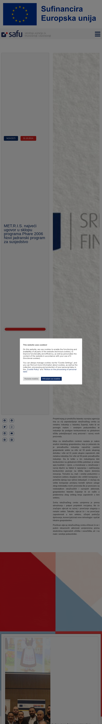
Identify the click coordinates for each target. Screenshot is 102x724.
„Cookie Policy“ (32, 369)
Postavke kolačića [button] (31, 379)
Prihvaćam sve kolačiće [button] (51, 379)
